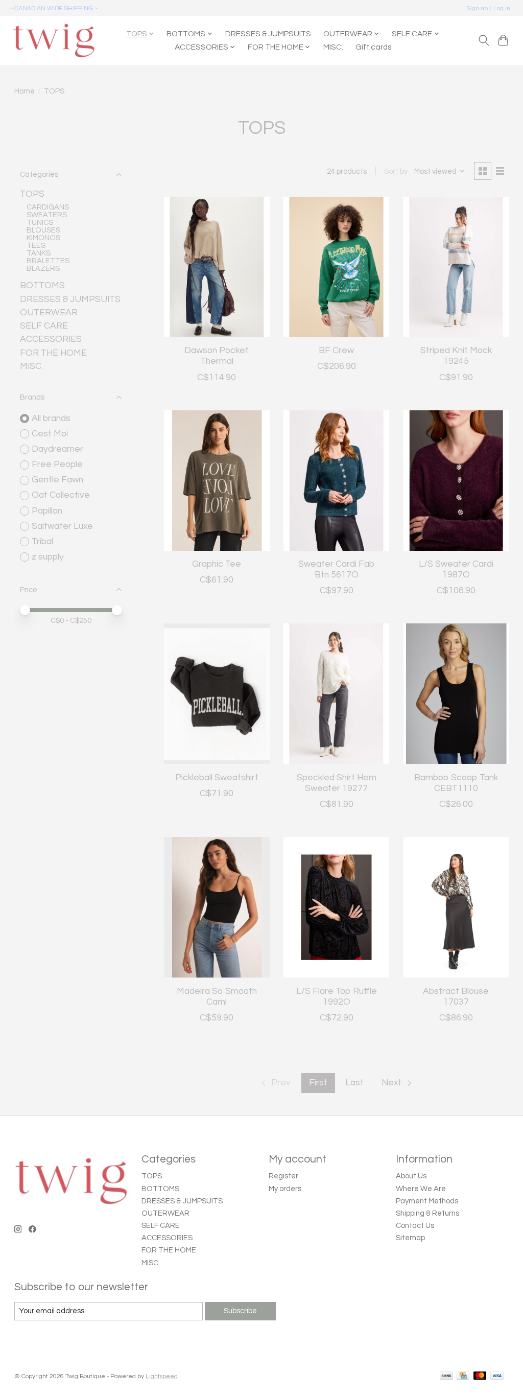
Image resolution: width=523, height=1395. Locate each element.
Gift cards (373, 47)
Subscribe (240, 1311)
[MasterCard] (480, 1376)
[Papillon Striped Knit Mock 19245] (456, 267)
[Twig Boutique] (53, 40)
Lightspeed (162, 1376)
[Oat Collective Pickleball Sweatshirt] (217, 693)
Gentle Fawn (57, 479)
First (318, 1082)
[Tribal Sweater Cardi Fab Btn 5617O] (336, 480)
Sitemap (410, 1238)
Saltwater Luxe (62, 526)
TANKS (39, 253)
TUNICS (40, 222)
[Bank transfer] (446, 1376)
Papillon (47, 511)
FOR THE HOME (53, 353)
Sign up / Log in (488, 8)
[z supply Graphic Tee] (217, 480)
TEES (36, 245)
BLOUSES (43, 230)
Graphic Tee (216, 564)
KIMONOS (43, 238)
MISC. (333, 47)
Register (283, 1176)
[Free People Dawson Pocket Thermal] (217, 267)
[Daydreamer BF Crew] (336, 267)
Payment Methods (427, 1201)
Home (24, 91)
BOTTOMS (42, 285)
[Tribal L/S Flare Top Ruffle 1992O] (336, 907)
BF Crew (336, 350)
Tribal (42, 541)
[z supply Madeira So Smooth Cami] (217, 907)
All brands (51, 418)
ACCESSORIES (51, 339)
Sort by (396, 171)
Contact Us (415, 1225)
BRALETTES (48, 261)
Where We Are (421, 1189)
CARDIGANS (48, 207)
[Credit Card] (463, 1376)
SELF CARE (44, 326)
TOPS (32, 194)
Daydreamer (57, 449)
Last (354, 1082)
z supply (48, 557)
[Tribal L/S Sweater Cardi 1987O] (456, 480)
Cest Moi (50, 433)
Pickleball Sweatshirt (216, 777)
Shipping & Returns (427, 1213)
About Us (411, 1176)
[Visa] (497, 1376)
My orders (285, 1189)
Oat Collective (61, 495)
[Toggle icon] (483, 40)
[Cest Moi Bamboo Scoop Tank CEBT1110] (456, 693)
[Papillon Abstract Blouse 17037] (456, 907)
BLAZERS (43, 268)
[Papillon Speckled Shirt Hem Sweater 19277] (336, 693)
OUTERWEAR (49, 312)
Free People (57, 464)
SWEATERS (47, 215)
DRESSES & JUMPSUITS (268, 34)
